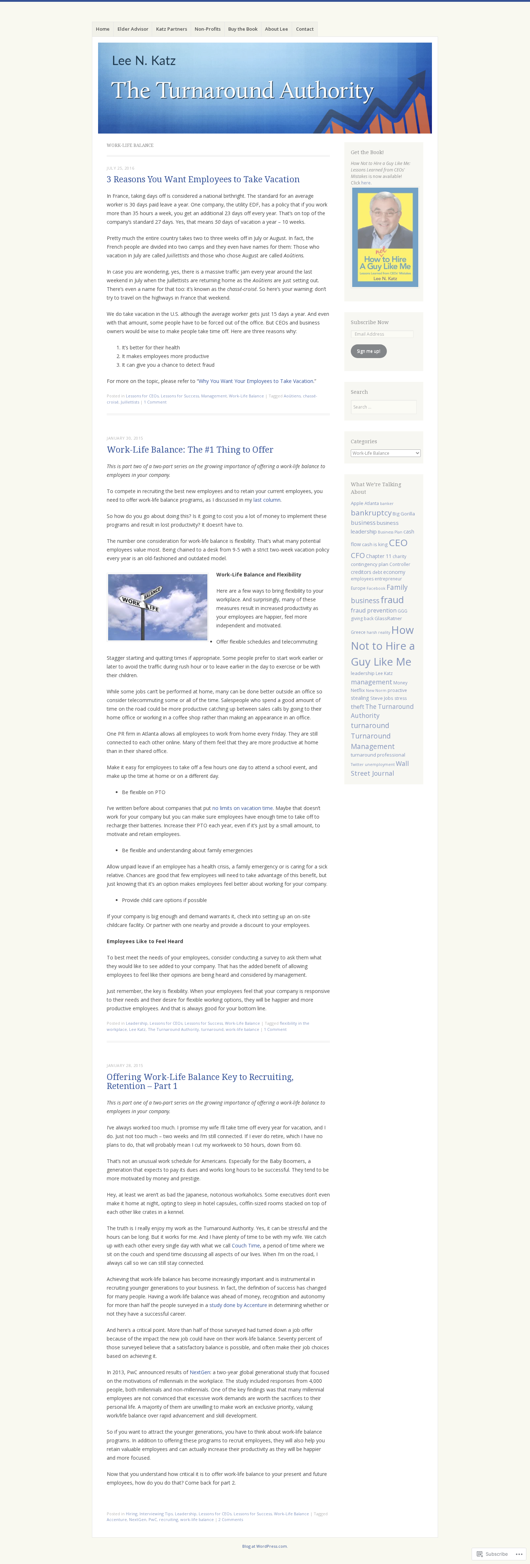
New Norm (376, 690)
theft (357, 706)
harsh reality (378, 632)
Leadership (136, 1023)
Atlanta (372, 503)
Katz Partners (171, 29)
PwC (153, 1519)
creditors (361, 571)
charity (399, 556)
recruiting (168, 1519)
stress (400, 698)
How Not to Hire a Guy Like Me (383, 646)
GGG (402, 611)
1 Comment (155, 402)
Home (103, 29)
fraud (392, 599)
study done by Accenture (238, 1305)
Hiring (131, 1513)
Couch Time (246, 1245)
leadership (363, 673)
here (366, 183)
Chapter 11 (379, 556)
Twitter (357, 764)
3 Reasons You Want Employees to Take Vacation (203, 179)
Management (214, 395)
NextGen (200, 1372)
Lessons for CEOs (142, 395)
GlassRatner (388, 618)
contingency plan (369, 564)
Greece (358, 632)
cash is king (375, 544)
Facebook (376, 588)
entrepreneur (388, 579)
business (363, 522)
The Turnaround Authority (173, 1029)
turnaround (212, 1029)
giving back (362, 618)
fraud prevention (374, 610)
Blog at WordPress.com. (265, 1546)
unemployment (380, 764)
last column (267, 499)
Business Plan (390, 532)
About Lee (276, 29)
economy (394, 571)
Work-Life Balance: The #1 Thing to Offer (190, 450)
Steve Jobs (381, 698)
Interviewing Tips (156, 1513)
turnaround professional (378, 754)
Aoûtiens (292, 395)
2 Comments (230, 1519)
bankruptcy (371, 512)
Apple (357, 503)
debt (377, 572)
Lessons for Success (180, 395)
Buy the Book (242, 29)
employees (362, 579)
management (371, 682)
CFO (358, 555)
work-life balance (242, 1029)
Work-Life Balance (246, 395)
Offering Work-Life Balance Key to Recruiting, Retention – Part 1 (200, 1081)
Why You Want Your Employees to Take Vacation (256, 381)
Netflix (358, 690)
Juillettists (130, 402)
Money (400, 683)
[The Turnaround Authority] (265, 88)
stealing (360, 697)
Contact (305, 29)
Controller (399, 564)
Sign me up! (368, 351)
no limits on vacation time (242, 808)
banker (387, 503)
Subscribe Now (370, 322)
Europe (358, 588)
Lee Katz (137, 1029)
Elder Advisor (133, 29)
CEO (398, 542)
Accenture (117, 1519)
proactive (397, 690)
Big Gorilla (404, 513)
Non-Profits (208, 29)
